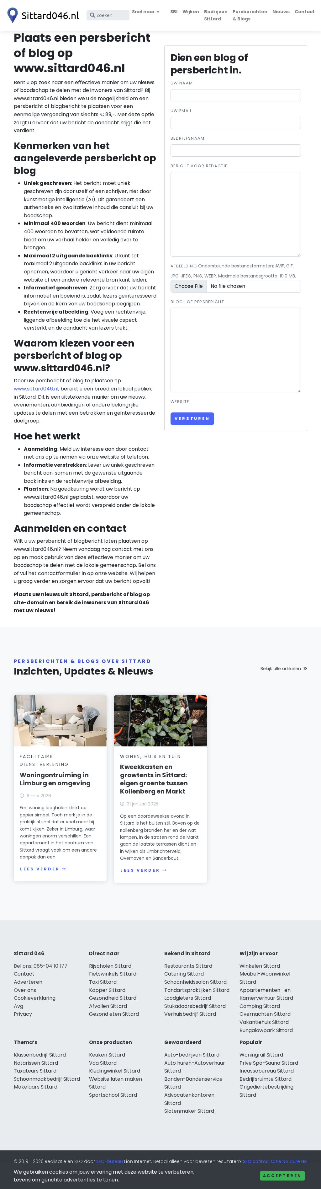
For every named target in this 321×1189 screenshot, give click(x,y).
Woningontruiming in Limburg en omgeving (55, 779)
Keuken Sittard (107, 1054)
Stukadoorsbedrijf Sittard (195, 1006)
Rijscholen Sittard (110, 966)
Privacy (23, 1014)
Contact (305, 11)
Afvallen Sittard (108, 1006)
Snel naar (143, 11)
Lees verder (40, 869)
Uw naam (182, 83)
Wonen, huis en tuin (150, 756)
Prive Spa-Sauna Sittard (268, 1063)
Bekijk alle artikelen (280, 668)
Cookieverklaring (34, 998)
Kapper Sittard (107, 990)
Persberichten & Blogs (250, 15)
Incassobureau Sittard (266, 1070)
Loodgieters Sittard (187, 998)
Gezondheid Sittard (112, 998)
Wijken (190, 11)
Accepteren (282, 1175)
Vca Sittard (103, 1063)
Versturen (192, 418)
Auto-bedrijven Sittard (191, 1054)
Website (180, 401)
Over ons (25, 990)
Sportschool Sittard (113, 1095)
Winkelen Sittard (259, 966)
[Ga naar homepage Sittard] (41, 15)
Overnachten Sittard (265, 1014)
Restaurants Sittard (188, 966)
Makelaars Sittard (35, 1086)
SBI (173, 11)
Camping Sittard (259, 1006)
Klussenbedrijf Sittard (40, 1054)
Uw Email (181, 110)
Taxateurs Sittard (35, 1070)
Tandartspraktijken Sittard (196, 990)
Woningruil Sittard (261, 1054)
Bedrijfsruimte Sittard (265, 1079)
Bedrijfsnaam (187, 138)
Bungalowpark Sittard (266, 1030)
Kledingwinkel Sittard (114, 1070)
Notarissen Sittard (36, 1063)
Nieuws (281, 11)
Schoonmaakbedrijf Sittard (47, 1079)
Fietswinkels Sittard (112, 973)
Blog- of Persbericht (197, 301)
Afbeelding (184, 266)
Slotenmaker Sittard (189, 1111)
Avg (18, 1006)
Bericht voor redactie (199, 166)
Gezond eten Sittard (114, 1014)
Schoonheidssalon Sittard (195, 982)
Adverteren (28, 982)
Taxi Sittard (103, 982)
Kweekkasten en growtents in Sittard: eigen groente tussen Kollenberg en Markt (154, 779)
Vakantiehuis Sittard (264, 1022)
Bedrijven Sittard (216, 15)
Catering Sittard (184, 973)
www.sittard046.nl (36, 388)
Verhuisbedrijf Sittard (190, 1014)
